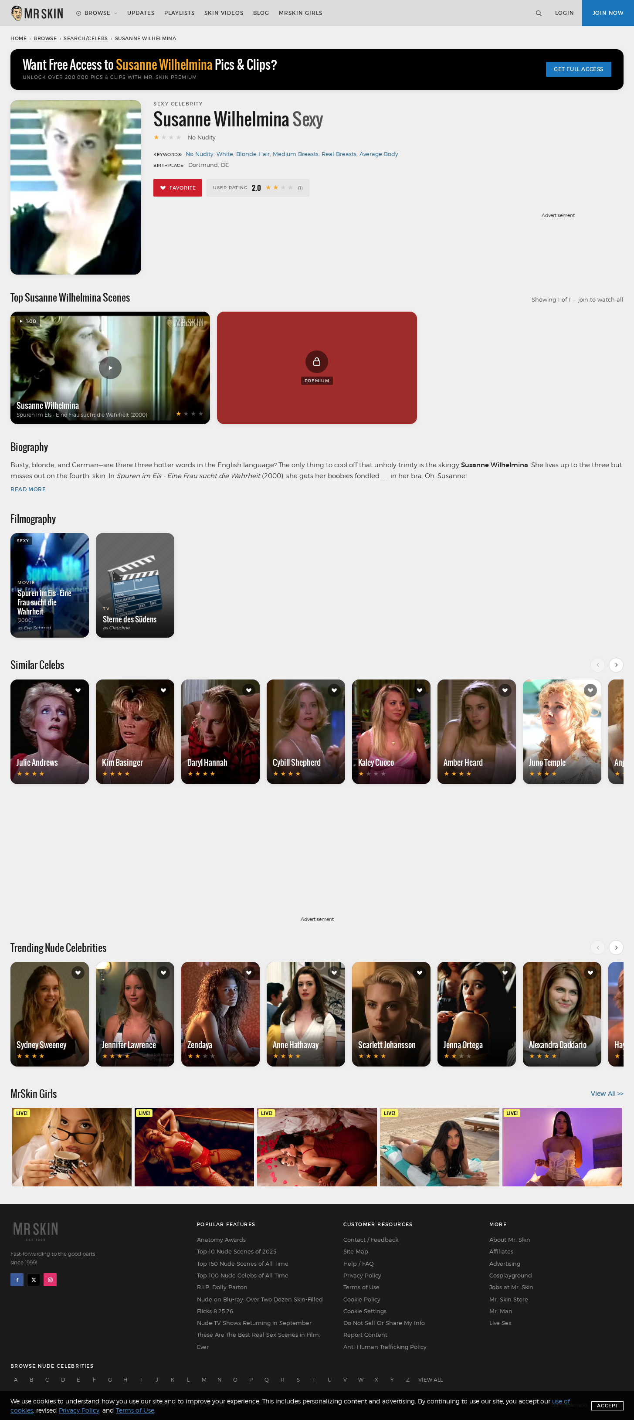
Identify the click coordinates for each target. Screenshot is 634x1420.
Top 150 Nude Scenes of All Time (242, 1263)
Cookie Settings (365, 1311)
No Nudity (200, 153)
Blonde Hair (253, 153)
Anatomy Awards (221, 1239)
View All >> (607, 1093)
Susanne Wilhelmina (48, 405)
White (225, 153)
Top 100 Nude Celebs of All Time (242, 1275)
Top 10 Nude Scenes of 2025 (236, 1251)
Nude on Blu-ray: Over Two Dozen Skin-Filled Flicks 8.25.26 (260, 1305)
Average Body (378, 153)
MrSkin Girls (300, 13)
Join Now (608, 13)
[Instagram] (50, 1279)
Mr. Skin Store (508, 1299)
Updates (141, 13)
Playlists (179, 13)
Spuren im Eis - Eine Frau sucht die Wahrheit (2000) (82, 414)
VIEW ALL (430, 1379)
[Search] (538, 13)
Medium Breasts (296, 153)
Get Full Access (578, 69)
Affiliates (501, 1251)
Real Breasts (339, 153)
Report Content (365, 1334)
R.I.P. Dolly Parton (222, 1287)
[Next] (616, 665)
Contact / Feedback (370, 1239)
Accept (607, 1406)
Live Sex (500, 1322)
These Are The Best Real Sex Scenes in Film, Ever (258, 1340)
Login (564, 13)
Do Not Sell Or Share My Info (384, 1322)
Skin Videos (224, 13)
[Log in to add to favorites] (78, 690)
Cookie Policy (361, 1299)
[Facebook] (17, 1279)
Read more (28, 489)
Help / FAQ (358, 1263)
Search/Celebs (86, 38)
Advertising (504, 1263)
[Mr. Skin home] (36, 13)
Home (18, 38)
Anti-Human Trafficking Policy (385, 1346)
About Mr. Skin (509, 1239)
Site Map (355, 1251)
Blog (261, 13)
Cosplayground (510, 1275)
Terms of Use (361, 1287)
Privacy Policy (362, 1275)
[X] (33, 1279)
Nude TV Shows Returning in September (254, 1322)
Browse (98, 13)
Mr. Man (500, 1311)
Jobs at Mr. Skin (511, 1287)
